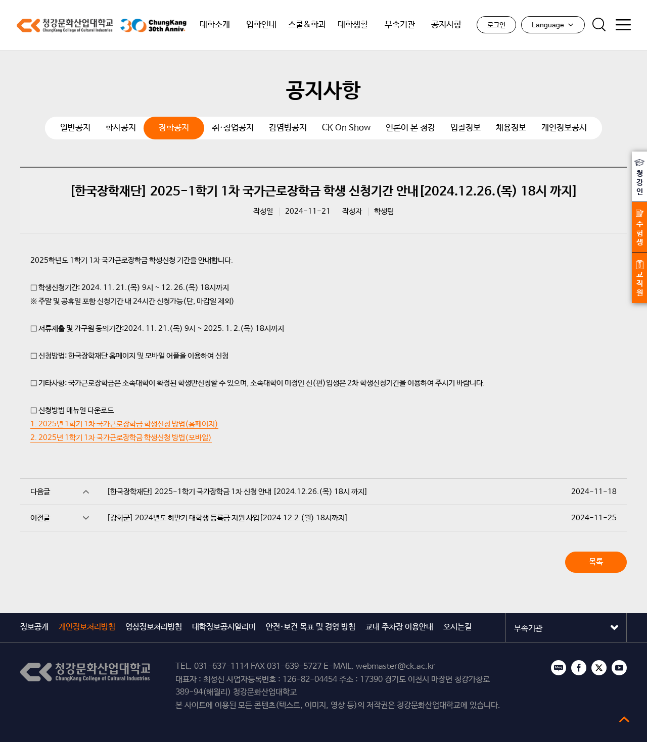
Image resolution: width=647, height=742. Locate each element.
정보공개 (34, 627)
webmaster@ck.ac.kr (395, 666)
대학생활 (353, 25)
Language (548, 25)
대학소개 (215, 25)
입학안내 (261, 25)
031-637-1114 (221, 666)
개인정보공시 (564, 128)
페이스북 (578, 667)
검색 (599, 24)
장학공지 (174, 128)
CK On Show (346, 128)
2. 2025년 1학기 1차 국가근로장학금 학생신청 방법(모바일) (121, 437)
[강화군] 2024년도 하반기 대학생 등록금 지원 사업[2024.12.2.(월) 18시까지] (227, 518)
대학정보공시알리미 (224, 627)
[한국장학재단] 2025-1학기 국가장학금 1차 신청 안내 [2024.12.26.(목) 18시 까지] (237, 491)
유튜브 (619, 667)
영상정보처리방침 (153, 627)
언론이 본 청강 (410, 128)
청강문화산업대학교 (64, 25)
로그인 (496, 25)
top (624, 719)
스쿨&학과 (307, 25)
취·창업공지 (233, 128)
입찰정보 (465, 128)
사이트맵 (623, 24)
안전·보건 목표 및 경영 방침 (310, 627)
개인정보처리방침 (87, 627)
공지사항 (446, 25)
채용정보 (511, 128)
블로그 (558, 667)
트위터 (599, 667)
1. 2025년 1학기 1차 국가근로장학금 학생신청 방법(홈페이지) (124, 424)
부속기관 (400, 25)
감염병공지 (288, 128)
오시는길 (457, 627)
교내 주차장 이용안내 (399, 627)
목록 (596, 562)
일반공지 (75, 128)
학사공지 (121, 128)
